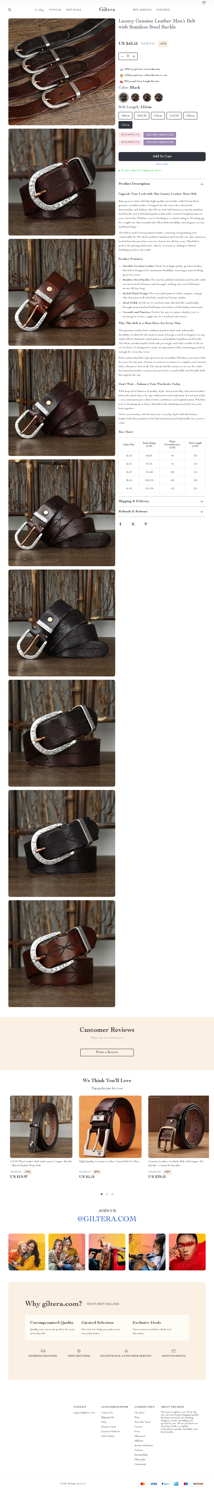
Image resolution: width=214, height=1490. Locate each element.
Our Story (139, 1413)
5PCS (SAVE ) (130, 142)
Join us (107, 1211)
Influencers (140, 1436)
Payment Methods (110, 1431)
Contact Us (107, 1413)
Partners (138, 1450)
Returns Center (108, 1427)
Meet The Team (142, 1422)
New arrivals (142, 10)
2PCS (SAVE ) (130, 135)
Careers (138, 1427)
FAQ (103, 1422)
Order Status (107, 1436)
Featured (163, 10)
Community (140, 1464)
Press (137, 1431)
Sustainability (141, 1455)
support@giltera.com (84, 1413)
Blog (136, 1417)
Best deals (73, 10)
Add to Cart (162, 156)
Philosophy (140, 1460)
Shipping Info (108, 1417)
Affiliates (138, 1441)
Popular (55, 10)
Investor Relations (143, 1446)
